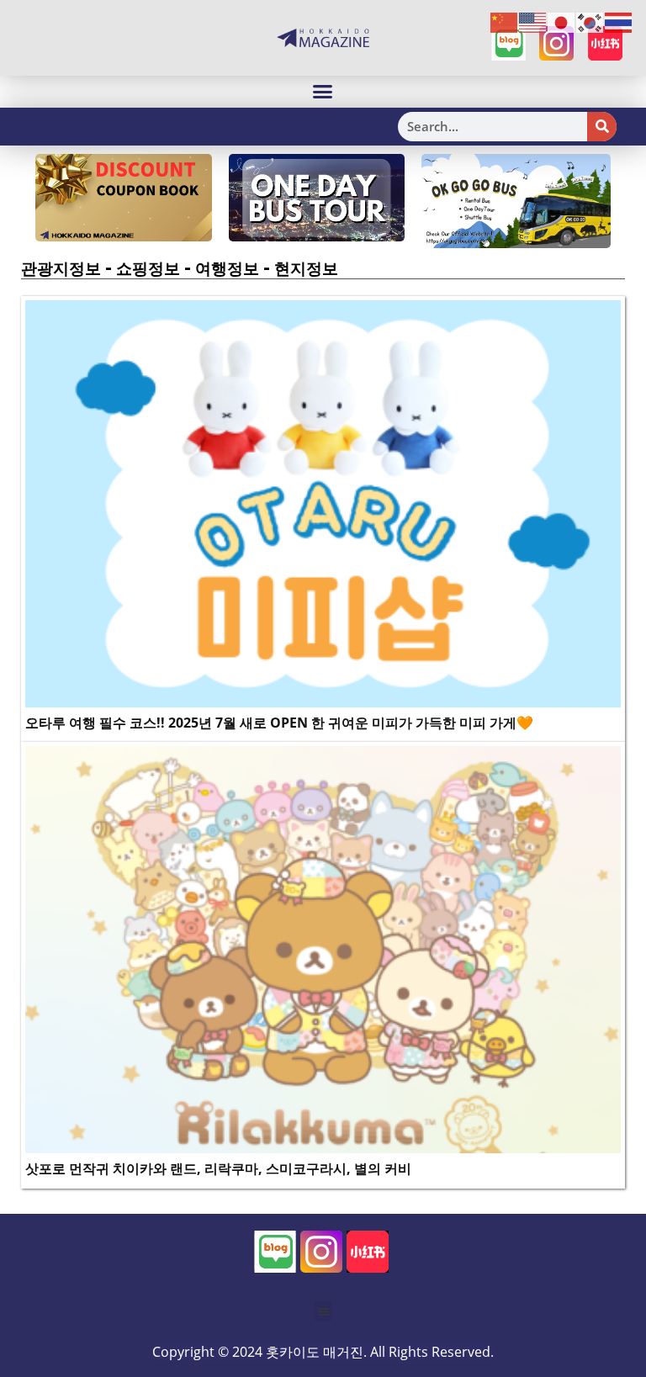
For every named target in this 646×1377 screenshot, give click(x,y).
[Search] (602, 126)
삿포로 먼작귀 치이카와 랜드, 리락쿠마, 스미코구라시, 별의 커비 (218, 1168)
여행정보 (227, 268)
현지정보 (306, 268)
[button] (323, 92)
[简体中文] (504, 22)
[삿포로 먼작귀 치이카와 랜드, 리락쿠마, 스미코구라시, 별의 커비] (322, 949)
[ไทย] (619, 22)
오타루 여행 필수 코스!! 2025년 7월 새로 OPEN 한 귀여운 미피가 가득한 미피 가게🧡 (279, 722)
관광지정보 (61, 268)
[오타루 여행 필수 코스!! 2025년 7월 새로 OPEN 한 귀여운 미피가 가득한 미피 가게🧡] (322, 502)
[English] (533, 22)
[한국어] (590, 22)
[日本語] (562, 22)
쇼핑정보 (148, 268)
